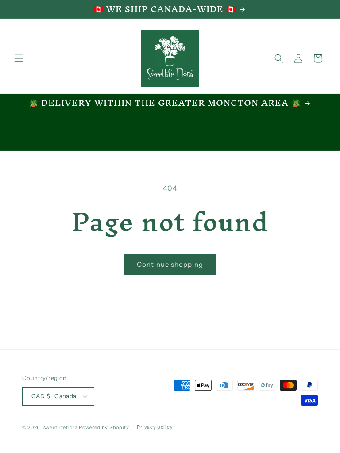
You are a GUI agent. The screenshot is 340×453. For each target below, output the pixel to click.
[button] (18, 58)
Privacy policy (155, 427)
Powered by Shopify (104, 427)
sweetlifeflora (60, 427)
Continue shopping (170, 264)
